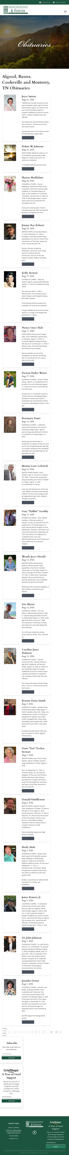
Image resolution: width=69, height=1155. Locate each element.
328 (51, 1032)
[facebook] (34, 1133)
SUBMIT (55, 1147)
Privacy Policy (25, 1153)
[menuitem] (13, 1127)
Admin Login (44, 1153)
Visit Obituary (28, 138)
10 (43, 1032)
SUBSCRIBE (11, 1058)
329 (56, 1032)
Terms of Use (35, 1153)
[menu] (65, 11)
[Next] (60, 1032)
